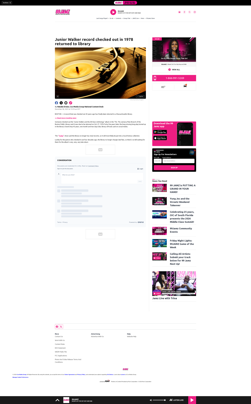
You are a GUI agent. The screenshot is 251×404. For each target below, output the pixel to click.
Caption (140, 96)
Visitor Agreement (69, 374)
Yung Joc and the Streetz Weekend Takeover (179, 202)
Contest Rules (60, 344)
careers (123, 374)
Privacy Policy (81, 374)
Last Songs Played (101, 18)
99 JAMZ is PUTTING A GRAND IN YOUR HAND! (183, 188)
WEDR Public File (61, 352)
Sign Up (174, 168)
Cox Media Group (21, 374)
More (142, 18)
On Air (111, 18)
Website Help (131, 336)
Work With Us (60, 340)
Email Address (166, 157)
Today (61, 136)
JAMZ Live (135, 18)
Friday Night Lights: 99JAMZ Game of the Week (182, 244)
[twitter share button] (61, 102)
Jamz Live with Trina (164, 298)
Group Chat (126, 18)
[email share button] (65, 102)
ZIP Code (156, 157)
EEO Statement (60, 348)
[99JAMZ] (125, 3)
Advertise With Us (97, 336)
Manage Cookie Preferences (20, 377)
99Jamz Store (150, 18)
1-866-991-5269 (175, 78)
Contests (118, 18)
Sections (6, 3)
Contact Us (59, 336)
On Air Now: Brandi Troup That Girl (174, 58)
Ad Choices (110, 374)
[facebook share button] (56, 102)
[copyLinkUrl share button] (70, 102)
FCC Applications (61, 356)
